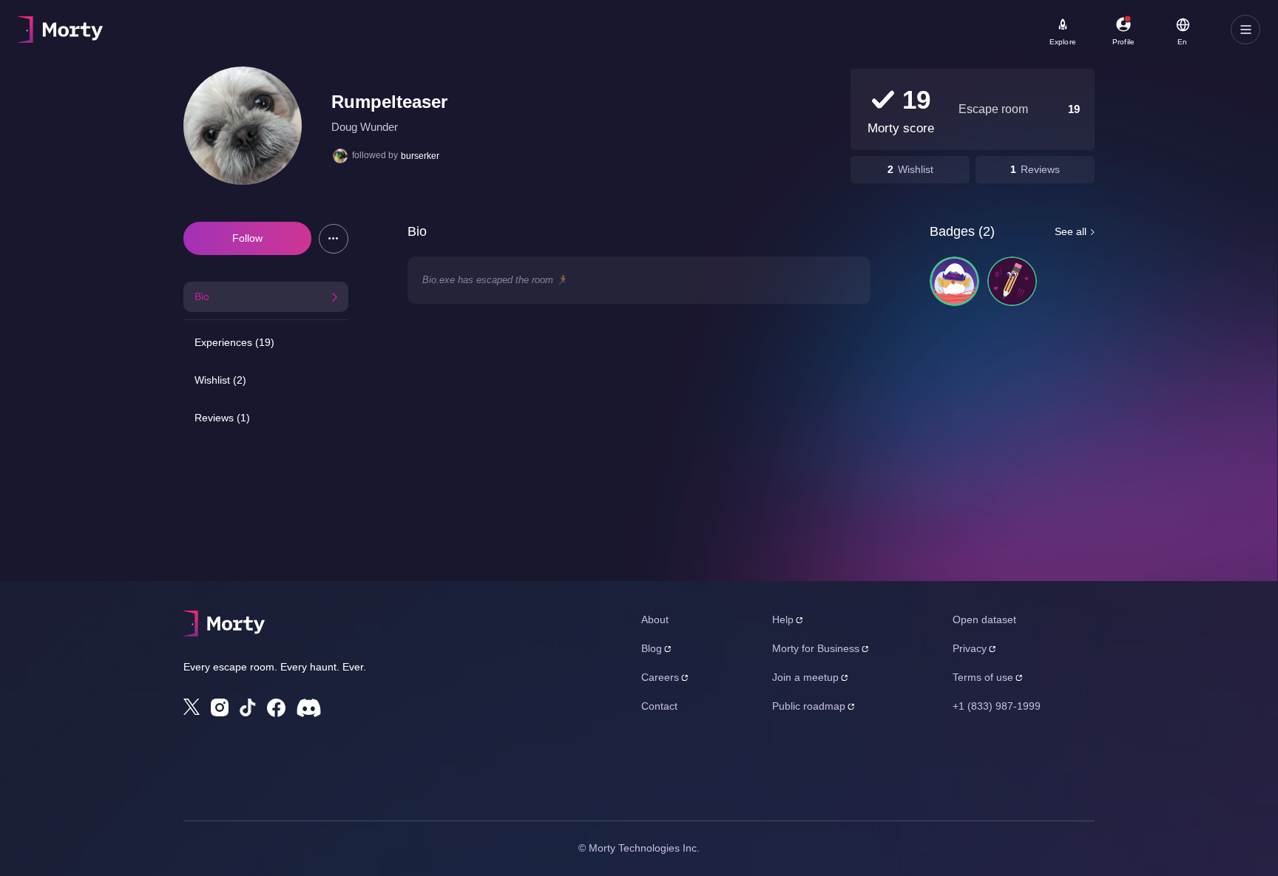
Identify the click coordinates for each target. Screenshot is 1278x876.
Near (371, 23)
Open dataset (984, 619)
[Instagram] (220, 707)
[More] (333, 239)
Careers (660, 677)
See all (1070, 231)
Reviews (1040, 169)
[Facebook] (276, 708)
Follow (247, 238)
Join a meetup (805, 677)
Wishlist (915, 169)
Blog (651, 648)
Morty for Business (815, 648)
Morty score (901, 128)
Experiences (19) (234, 342)
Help (783, 619)
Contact (659, 706)
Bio (202, 296)
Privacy (970, 648)
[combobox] (437, 35)
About (655, 619)
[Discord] (309, 708)
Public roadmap (808, 706)
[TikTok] (248, 708)
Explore (1062, 42)
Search (182, 23)
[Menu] (1245, 29)
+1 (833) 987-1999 (997, 706)
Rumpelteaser (389, 102)
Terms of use (983, 677)
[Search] (528, 30)
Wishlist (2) (220, 380)
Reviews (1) (222, 418)
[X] (191, 707)
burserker (420, 156)
